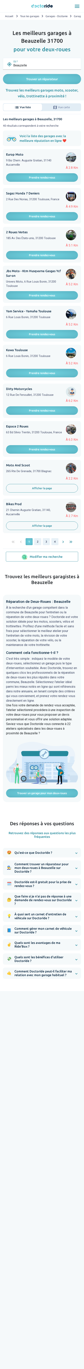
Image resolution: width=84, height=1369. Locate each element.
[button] (42, 852)
